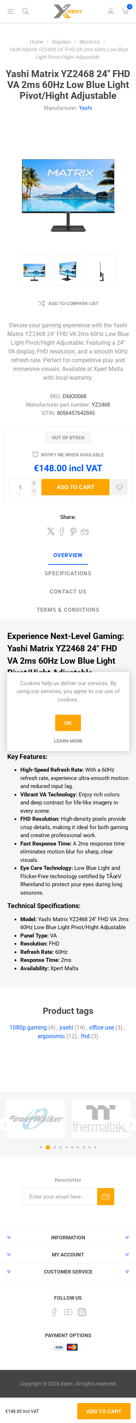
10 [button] (95, 1147)
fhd (85, 1036)
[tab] (68, 556)
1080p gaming (28, 1027)
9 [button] (89, 1147)
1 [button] (41, 1147)
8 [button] (84, 1147)
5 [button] (66, 1147)
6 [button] (72, 1147)
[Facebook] (54, 1312)
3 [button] (55, 1147)
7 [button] (78, 1147)
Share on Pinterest (73, 532)
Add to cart (75, 487)
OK (68, 723)
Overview (68, 555)
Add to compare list (73, 303)
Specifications (68, 573)
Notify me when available (72, 454)
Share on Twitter (50, 531)
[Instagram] (82, 1312)
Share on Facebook (62, 532)
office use (101, 1027)
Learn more (68, 741)
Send (105, 1196)
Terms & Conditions (68, 610)
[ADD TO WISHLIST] (119, 487)
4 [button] (60, 1147)
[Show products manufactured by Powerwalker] (35, 1118)
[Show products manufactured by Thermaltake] (101, 1118)
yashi (66, 1027)
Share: (68, 517)
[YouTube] (68, 1312)
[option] (35, 1118)
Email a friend (85, 532)
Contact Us (68, 591)
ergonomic (51, 1036)
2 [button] (48, 1147)
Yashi (85, 108)
